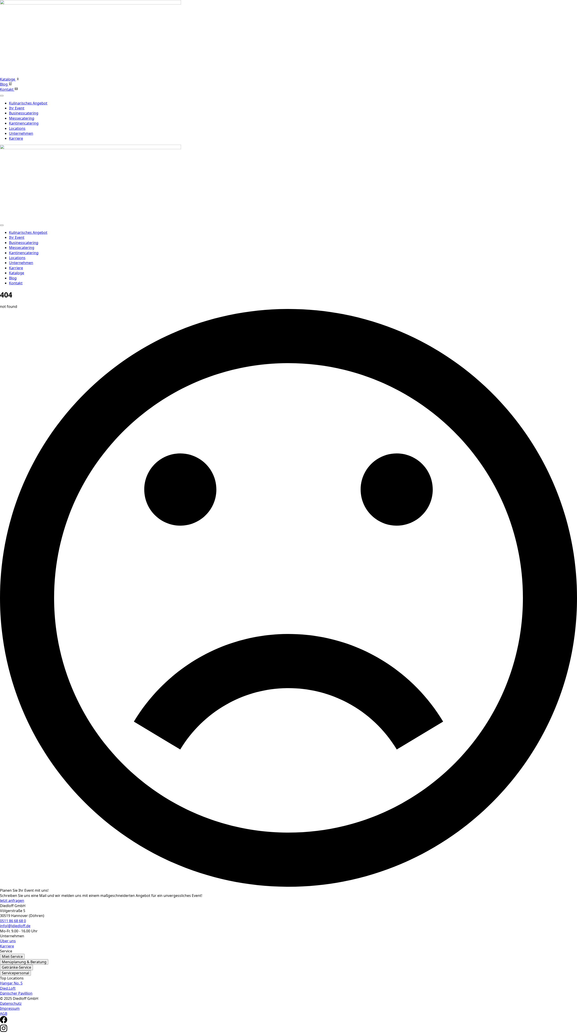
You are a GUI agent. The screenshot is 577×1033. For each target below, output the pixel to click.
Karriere (16, 138)
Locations (17, 128)
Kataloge (16, 272)
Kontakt (16, 283)
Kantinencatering (24, 123)
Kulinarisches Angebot (28, 103)
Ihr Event (16, 108)
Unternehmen (21, 133)
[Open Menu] (2, 95)
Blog (13, 278)
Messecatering (21, 118)
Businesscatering (23, 113)
